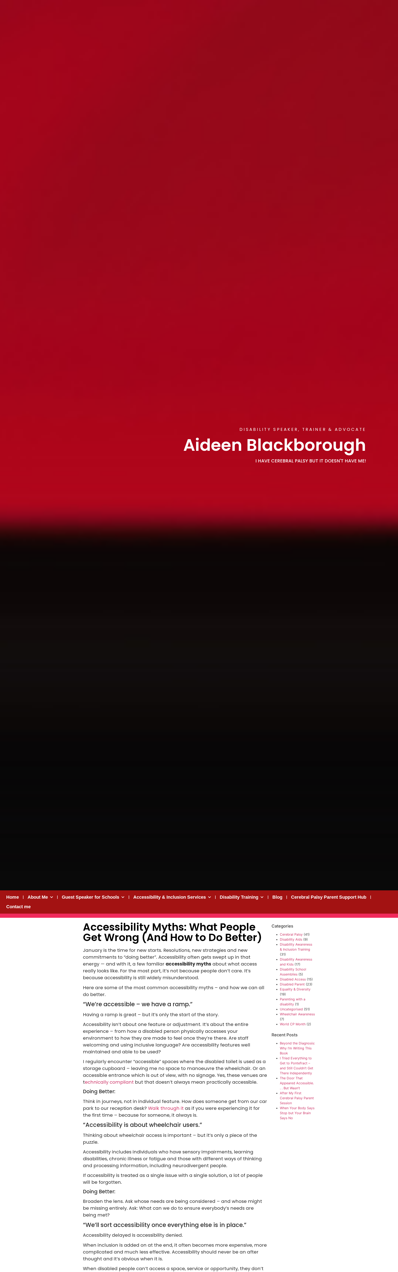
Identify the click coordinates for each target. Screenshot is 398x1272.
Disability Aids (291, 939)
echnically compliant (109, 1082)
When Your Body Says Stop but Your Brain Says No (297, 1113)
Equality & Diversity (295, 989)
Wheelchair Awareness (297, 1014)
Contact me (18, 906)
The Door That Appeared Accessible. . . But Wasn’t (297, 1083)
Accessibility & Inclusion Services (169, 897)
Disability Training (239, 897)
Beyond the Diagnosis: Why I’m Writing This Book (297, 1048)
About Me (38, 897)
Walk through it (166, 1108)
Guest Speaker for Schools (90, 897)
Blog (277, 897)
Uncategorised (291, 1009)
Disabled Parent (292, 984)
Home (12, 897)
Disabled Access (293, 979)
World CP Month (293, 1024)
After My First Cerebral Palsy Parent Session (297, 1098)
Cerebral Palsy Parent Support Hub (328, 897)
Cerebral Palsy (291, 934)
